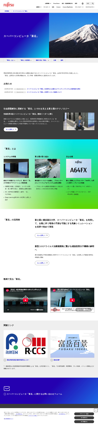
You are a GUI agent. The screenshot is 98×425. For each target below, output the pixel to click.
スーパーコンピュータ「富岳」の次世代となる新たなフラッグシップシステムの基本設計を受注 (53, 89)
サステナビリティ (90, 7)
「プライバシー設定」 (32, 415)
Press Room (56, 3)
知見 (53, 7)
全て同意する (84, 421)
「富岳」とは (9, 60)
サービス (46, 7)
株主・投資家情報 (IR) (67, 3)
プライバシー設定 (84, 413)
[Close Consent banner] (96, 410)
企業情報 (47, 3)
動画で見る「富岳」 (41, 60)
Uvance (58, 7)
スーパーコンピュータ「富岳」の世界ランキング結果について (44, 92)
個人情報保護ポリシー (8, 418)
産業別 (38, 7)
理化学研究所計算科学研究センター (18, 360)
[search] (93, 3)
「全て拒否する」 (62, 413)
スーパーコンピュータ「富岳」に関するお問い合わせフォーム (34, 394)
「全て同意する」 (19, 413)
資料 (62, 60)
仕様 (55, 60)
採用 (76, 3)
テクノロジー (78, 7)
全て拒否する (84, 417)
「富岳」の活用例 (25, 60)
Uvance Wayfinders (68, 7)
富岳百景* (57, 360)
